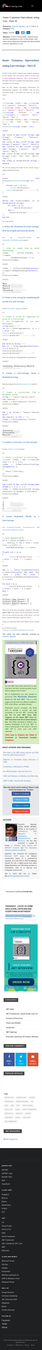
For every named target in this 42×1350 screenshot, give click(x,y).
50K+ (9, 1062)
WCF (18, 1105)
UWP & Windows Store (11, 1278)
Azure (17, 1109)
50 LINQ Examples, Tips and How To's (17, 771)
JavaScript (9, 1117)
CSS (3, 1212)
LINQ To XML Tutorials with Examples (17, 780)
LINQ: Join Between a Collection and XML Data (20, 776)
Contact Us (10, 1345)
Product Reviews (8, 1310)
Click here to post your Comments (18, 916)
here (37, 612)
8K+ (21, 1062)
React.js (19, 1113)
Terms (32, 1345)
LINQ (12, 28)
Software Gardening (9, 1295)
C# (32, 1101)
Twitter (4, 1323)
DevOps (5, 1264)
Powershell (6, 1271)
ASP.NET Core (21, 1097)
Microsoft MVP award (14, 856)
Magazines (6, 1303)
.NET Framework (10, 1121)
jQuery (28, 1113)
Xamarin (5, 1268)
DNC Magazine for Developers (27, 833)
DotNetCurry (22, 831)
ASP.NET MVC (9, 1097)
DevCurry (21, 840)
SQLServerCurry (24, 838)
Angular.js (9, 1113)
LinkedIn (26, 876)
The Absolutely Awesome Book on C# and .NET (21, 698)
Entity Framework (29, 1109)
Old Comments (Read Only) (20, 917)
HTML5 (18, 1117)
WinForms (5, 1250)
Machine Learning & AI (10, 1275)
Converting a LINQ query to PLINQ (16, 766)
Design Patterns (22, 1101)
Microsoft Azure (8, 1260)
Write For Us (19, 1345)
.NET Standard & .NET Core (12, 1243)
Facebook (6, 1320)
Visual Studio (28, 1105)
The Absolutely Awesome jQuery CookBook (21, 849)
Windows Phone (8, 1282)
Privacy (27, 1345)
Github (4, 1327)
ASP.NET (32, 1097)
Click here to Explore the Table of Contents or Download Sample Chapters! (21, 737)
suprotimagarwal (13, 876)
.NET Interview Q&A (9, 1299)
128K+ (32, 1062)
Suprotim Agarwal (18, 26)
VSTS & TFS (8, 1109)
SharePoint (9, 1101)
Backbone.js (6, 1205)
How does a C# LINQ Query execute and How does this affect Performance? (20, 753)
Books (4, 1306)
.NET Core (26, 1117)
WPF (12, 1105)
